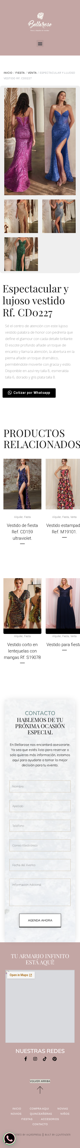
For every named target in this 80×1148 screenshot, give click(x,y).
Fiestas (26, 1119)
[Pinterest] (54, 1059)
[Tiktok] (45, 1059)
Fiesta (20, 72)
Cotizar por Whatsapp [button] (31, 393)
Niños (64, 1113)
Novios (16, 1113)
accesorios (50, 1119)
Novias (62, 1108)
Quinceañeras (41, 1113)
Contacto (40, 1124)
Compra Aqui (39, 1108)
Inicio (8, 72)
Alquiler (18, 517)
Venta (32, 72)
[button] (40, 43)
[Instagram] (35, 1059)
